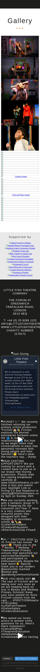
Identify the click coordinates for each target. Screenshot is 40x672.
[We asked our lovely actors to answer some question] (20, 636)
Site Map (12, 666)
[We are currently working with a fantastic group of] (20, 518)
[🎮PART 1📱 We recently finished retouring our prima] (20, 439)
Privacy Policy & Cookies (23, 666)
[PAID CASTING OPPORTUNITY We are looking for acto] (20, 479)
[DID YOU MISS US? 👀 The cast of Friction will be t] (20, 596)
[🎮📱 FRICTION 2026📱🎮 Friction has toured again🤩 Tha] (20, 557)
